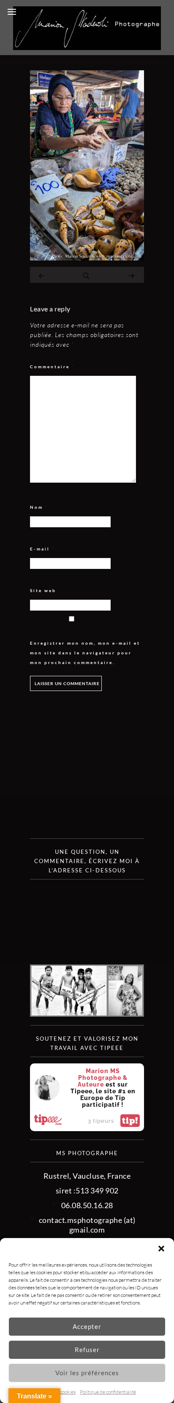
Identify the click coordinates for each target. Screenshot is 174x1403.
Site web (43, 590)
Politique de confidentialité (108, 1392)
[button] (161, 1248)
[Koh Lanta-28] (87, 257)
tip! (130, 1120)
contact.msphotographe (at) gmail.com (87, 1224)
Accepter (87, 1326)
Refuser (87, 1349)
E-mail (42, 549)
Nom (39, 507)
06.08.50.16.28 (87, 1205)
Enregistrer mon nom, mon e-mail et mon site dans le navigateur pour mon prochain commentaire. (85, 652)
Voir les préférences (87, 1372)
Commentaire (52, 366)
